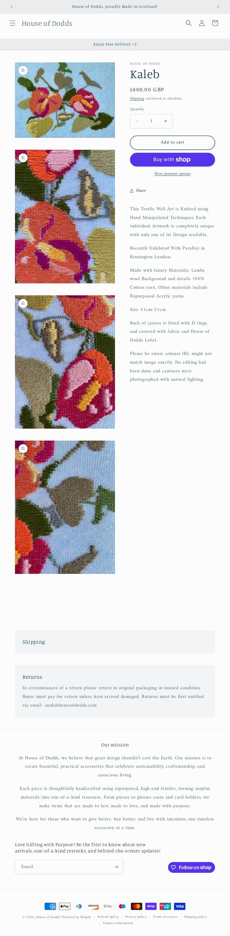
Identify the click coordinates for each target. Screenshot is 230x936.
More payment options (172, 174)
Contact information (118, 923)
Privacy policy (136, 917)
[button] (12, 23)
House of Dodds (49, 917)
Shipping (137, 99)
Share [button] (141, 190)
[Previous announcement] (11, 6)
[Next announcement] (218, 6)
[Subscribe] (115, 867)
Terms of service (165, 917)
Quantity (137, 109)
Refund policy (108, 917)
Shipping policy (195, 917)
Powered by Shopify (77, 917)
